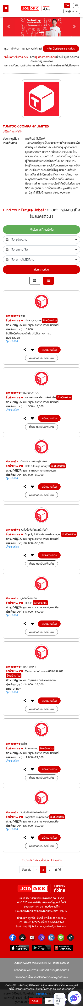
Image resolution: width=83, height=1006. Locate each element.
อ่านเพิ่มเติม (41, 994)
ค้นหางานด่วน (41, 269)
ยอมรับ (35, 1001)
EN (76, 5)
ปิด (49, 1001)
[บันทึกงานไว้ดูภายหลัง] (32, 349)
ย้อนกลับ (26, 869)
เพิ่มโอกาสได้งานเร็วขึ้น (41, 229)
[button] (8, 26)
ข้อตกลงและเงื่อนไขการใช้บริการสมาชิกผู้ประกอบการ (41, 970)
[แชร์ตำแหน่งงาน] (24, 349)
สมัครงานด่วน (49, 349)
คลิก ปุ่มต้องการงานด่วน (61, 48)
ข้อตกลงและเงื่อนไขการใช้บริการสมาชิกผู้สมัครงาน (41, 977)
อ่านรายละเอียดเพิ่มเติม (41, 358)
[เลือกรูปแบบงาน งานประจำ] (41, 239)
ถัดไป (58, 869)
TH (67, 5)
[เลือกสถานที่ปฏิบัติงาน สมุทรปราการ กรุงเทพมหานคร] (41, 259)
